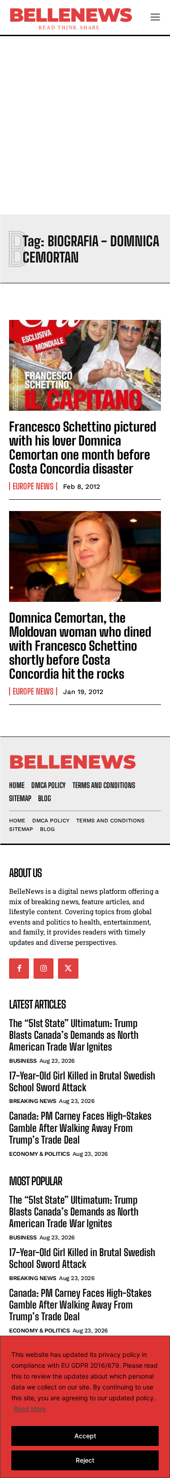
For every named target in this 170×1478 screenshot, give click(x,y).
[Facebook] (19, 968)
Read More (30, 1408)
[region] (85, 1407)
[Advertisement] (85, 125)
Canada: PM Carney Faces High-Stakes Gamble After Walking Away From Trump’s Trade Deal (80, 1128)
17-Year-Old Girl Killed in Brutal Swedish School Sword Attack (82, 1081)
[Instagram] (43, 968)
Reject (85, 1460)
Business (22, 1060)
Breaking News (32, 1101)
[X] (68, 968)
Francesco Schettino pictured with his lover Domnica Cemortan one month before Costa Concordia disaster (82, 447)
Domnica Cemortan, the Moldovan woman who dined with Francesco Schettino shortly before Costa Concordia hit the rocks (80, 645)
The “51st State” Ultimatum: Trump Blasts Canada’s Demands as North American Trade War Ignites (73, 1035)
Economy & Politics (39, 1153)
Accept (85, 1436)
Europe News (33, 486)
